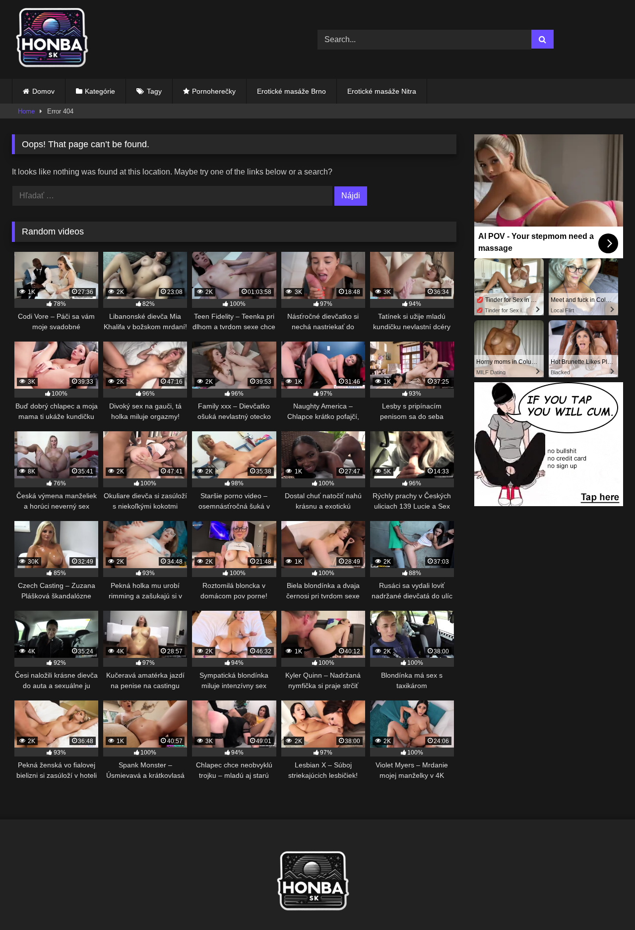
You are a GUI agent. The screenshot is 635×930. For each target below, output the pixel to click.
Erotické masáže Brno (291, 91)
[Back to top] (604, 900)
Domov (43, 91)
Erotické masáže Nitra (381, 91)
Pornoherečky (214, 91)
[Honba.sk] (56, 39)
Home (26, 111)
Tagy (154, 91)
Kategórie (100, 91)
